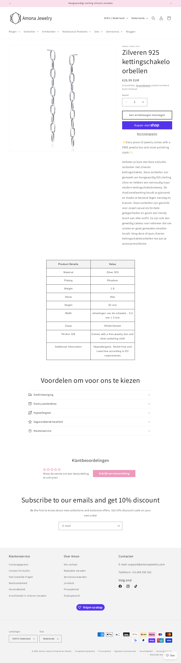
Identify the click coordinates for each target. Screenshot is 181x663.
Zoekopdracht (72, 595)
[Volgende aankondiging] (171, 3)
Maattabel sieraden (75, 570)
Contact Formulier (19, 570)
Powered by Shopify (62, 651)
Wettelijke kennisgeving (161, 654)
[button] (14, 31)
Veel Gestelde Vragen (21, 576)
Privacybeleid (71, 589)
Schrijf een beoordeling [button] (114, 473)
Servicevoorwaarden (75, 576)
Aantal (125, 95)
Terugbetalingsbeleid (85, 651)
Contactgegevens (18, 564)
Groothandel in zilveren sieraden (27, 595)
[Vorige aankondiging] (10, 3)
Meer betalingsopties (147, 133)
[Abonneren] (118, 526)
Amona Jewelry (46, 651)
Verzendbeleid (17, 589)
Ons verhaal (70, 564)
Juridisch (69, 583)
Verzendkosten (143, 85)
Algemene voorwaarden (125, 651)
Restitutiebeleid (18, 583)
